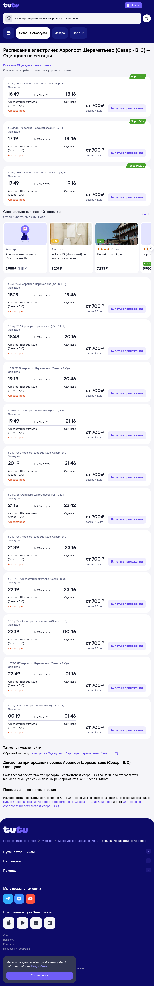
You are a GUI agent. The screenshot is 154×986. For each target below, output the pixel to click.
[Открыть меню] (148, 5)
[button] (8, 899)
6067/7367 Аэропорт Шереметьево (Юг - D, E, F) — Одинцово (38, 496)
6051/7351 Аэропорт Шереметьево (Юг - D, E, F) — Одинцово (37, 129)
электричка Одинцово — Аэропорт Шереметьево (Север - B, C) (74, 753)
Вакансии (8, 939)
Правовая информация (17, 948)
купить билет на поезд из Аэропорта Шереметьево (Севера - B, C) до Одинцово (57, 802)
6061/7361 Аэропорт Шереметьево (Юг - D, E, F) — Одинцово (37, 412)
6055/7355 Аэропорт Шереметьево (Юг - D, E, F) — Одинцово (38, 285)
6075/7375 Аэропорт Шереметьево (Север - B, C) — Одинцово (39, 622)
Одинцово (70, 101)
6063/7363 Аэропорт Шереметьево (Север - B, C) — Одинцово (39, 454)
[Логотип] (11, 5)
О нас (6, 935)
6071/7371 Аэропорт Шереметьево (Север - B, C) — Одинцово (38, 580)
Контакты (8, 944)
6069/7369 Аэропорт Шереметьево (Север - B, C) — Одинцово (39, 538)
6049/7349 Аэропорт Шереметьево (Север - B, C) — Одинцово (39, 85)
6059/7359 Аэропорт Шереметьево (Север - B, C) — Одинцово (39, 370)
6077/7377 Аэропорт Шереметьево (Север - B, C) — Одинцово (38, 665)
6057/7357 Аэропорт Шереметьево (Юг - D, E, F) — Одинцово (38, 327)
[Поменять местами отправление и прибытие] (147, 18)
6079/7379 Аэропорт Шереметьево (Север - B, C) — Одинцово (39, 707)
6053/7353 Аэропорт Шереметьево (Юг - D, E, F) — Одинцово (38, 174)
